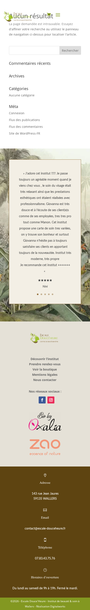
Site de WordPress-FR (24, 133)
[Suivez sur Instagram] (50, 399)
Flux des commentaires (26, 127)
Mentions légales (44, 374)
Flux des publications (24, 120)
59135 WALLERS (45, 498)
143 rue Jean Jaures (45, 493)
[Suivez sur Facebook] (42, 399)
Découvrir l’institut (45, 359)
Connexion (16, 113)
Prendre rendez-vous (45, 364)
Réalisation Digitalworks (50, 606)
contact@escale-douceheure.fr (45, 528)
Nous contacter (44, 380)
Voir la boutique (45, 369)
